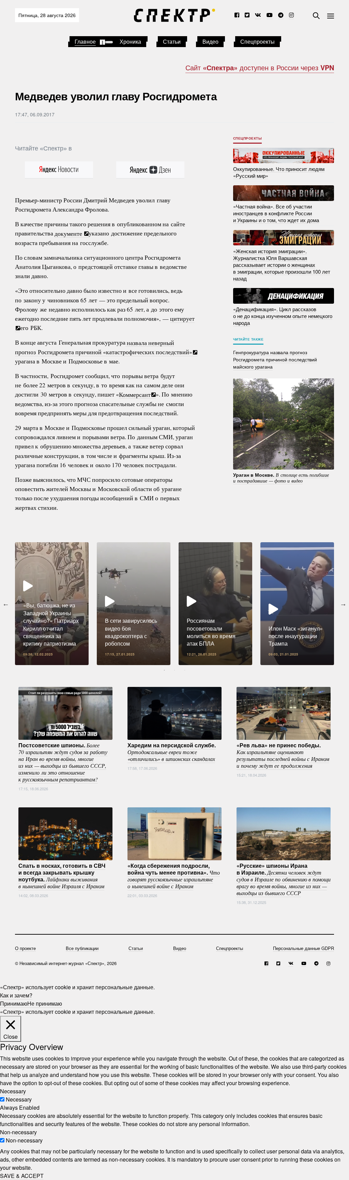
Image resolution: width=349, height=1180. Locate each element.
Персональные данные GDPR (303, 948)
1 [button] (164, 670)
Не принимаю (44, 1003)
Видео (210, 41)
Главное (85, 41)
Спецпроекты (257, 41)
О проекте (25, 948)
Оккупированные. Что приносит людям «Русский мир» (278, 172)
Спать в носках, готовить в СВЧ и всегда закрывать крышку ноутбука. (61, 876)
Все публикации (82, 948)
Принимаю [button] (13, 1003)
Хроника (130, 41)
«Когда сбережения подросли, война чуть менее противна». (173, 876)
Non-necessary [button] (18, 1132)
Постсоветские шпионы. (62, 762)
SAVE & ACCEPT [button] (22, 1176)
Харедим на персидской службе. (171, 751)
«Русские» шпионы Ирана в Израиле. (284, 879)
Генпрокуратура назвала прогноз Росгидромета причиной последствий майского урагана (275, 359)
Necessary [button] (13, 1091)
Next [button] (343, 603)
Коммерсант (135, 394)
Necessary (19, 1099)
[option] (52, 603)
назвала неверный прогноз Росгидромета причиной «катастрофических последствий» (103, 347)
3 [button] (184, 670)
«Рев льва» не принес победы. (283, 755)
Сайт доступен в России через (259, 67)
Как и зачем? (16, 995)
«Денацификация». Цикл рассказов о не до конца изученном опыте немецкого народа (282, 315)
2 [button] (174, 670)
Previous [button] (5, 603)
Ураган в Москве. (281, 477)
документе (69, 233)
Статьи (172, 41)
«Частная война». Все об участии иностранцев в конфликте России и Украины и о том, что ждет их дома (276, 213)
